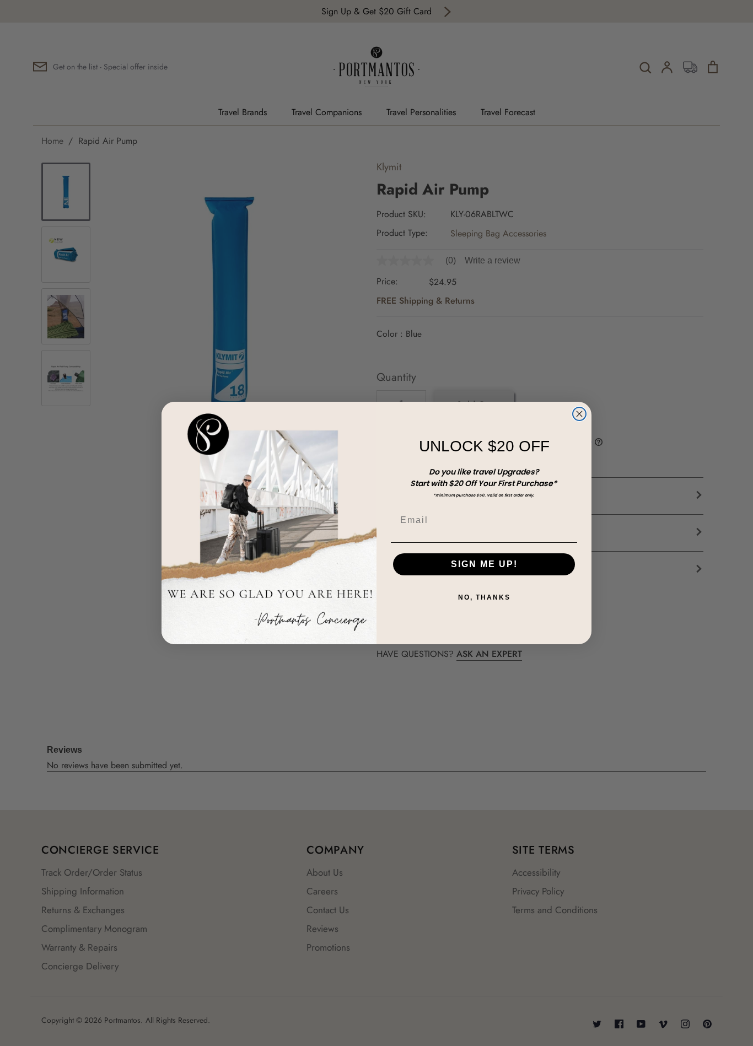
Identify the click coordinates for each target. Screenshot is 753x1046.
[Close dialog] (579, 413)
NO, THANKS (484, 597)
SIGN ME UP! (484, 564)
